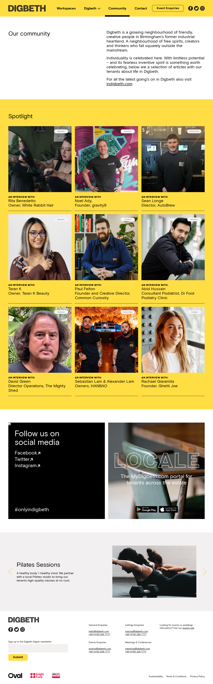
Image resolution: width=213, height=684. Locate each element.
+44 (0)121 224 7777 (99, 634)
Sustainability (156, 676)
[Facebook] (190, 8)
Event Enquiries (168, 8)
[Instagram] (202, 8)
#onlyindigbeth (32, 509)
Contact (141, 8)
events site (188, 628)
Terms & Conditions (176, 676)
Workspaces (66, 8)
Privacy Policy (197, 676)
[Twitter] (196, 8)
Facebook (26, 453)
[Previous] (10, 572)
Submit (18, 657)
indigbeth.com (119, 83)
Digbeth (90, 8)
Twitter (22, 459)
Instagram (26, 465)
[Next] (202, 572)
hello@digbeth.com (99, 631)
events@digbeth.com (100, 648)
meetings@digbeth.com (137, 648)
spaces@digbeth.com (136, 631)
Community (117, 8)
